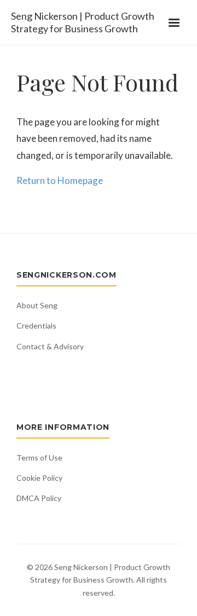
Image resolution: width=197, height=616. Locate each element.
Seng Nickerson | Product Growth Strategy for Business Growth (82, 22)
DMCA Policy (38, 498)
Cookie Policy (39, 477)
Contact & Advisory (50, 346)
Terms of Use (39, 457)
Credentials (36, 325)
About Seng (36, 305)
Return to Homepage (59, 180)
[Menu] (174, 22)
